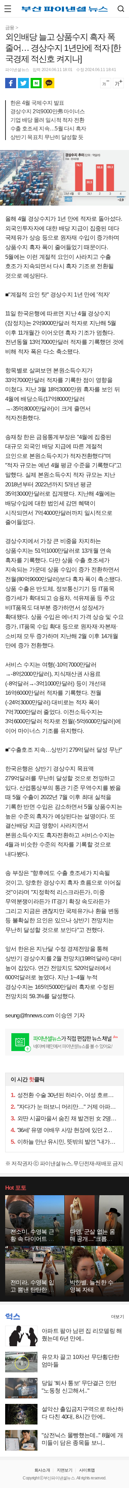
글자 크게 (118, 83)
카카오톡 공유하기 (48, 83)
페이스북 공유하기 (10, 83)
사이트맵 (87, 1470)
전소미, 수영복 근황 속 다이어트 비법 (32, 1239)
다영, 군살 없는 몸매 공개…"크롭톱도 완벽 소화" (92, 1239)
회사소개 (42, 1470)
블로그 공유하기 (36, 83)
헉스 (12, 1316)
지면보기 (64, 1470)
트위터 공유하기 (23, 83)
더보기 (117, 1316)
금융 (9, 27)
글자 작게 (105, 83)
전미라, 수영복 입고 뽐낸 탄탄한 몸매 (32, 1289)
